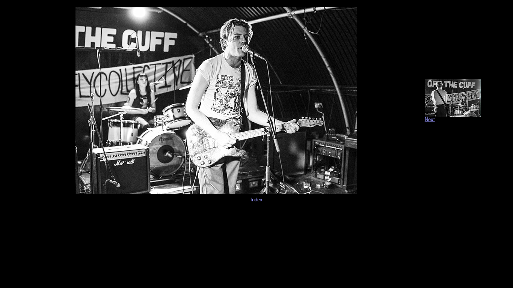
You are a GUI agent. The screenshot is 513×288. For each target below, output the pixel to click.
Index (256, 199)
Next (430, 119)
